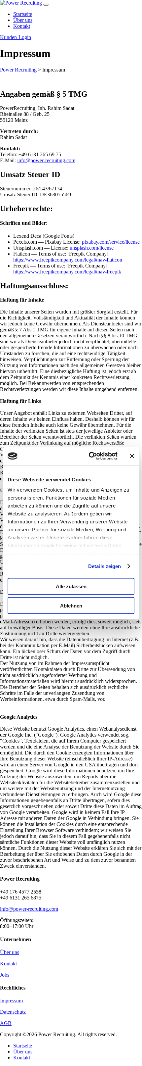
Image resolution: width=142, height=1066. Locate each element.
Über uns (9, 952)
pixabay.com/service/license (111, 242)
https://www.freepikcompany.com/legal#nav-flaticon (67, 260)
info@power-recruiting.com (46, 160)
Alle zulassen (71, 586)
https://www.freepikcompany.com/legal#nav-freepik (67, 271)
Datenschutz (13, 1012)
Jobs (4, 975)
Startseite (22, 1045)
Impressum (11, 1000)
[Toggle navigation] (46, 5)
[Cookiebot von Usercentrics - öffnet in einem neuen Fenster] (89, 456)
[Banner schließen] (132, 456)
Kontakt (8, 963)
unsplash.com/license (92, 248)
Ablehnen (71, 605)
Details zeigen (104, 566)
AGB (6, 1023)
